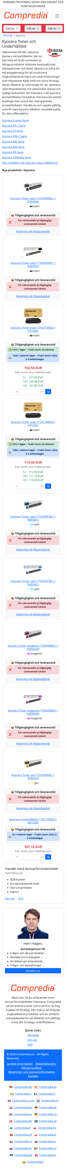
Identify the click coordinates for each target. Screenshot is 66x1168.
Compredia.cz (23, 1141)
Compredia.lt (35, 1162)
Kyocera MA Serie (13, 147)
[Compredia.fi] (12, 1128)
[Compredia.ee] (12, 1155)
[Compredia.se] (37, 1121)
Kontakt (33, 1076)
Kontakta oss (33, 970)
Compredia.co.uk (23, 1100)
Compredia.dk (23, 1121)
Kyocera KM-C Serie (14, 136)
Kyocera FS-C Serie (14, 125)
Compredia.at (48, 1107)
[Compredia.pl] (37, 1135)
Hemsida (8, 35)
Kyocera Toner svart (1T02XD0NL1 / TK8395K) (33, 264)
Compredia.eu (23, 1114)
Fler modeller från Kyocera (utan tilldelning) (30, 163)
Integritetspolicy (45, 1064)
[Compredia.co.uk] (10, 1101)
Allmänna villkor (31, 1068)
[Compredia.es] (37, 1087)
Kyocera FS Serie (12, 131)
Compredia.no (47, 1128)
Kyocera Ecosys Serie (15, 120)
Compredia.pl (47, 1134)
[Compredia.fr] (36, 1094)
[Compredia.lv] (37, 1155)
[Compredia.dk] (11, 1121)
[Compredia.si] (37, 1141)
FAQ (20, 898)
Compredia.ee (23, 1155)
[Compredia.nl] (39, 1101)
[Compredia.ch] (37, 1114)
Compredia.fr (47, 1094)
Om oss (10, 898)
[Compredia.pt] (12, 1135)
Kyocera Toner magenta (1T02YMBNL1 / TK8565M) (33, 647)
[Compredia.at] (37, 1107)
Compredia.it (23, 1094)
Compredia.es (48, 1087)
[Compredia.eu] (11, 1114)
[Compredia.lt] (25, 1162)
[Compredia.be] (11, 1107)
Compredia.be (23, 1107)
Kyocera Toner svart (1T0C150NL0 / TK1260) (33, 329)
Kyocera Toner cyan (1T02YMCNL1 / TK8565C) (33, 518)
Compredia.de (23, 1087)
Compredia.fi (22, 1128)
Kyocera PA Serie (12, 152)
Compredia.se (48, 1121)
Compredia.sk (23, 1148)
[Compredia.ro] (36, 1148)
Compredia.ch (48, 1114)
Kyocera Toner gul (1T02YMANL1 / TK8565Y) (33, 776)
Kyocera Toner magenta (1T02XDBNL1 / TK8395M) (33, 712)
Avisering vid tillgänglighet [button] (33, 231)
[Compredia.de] (11, 1087)
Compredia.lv (47, 1155)
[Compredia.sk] (11, 1148)
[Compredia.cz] (12, 1141)
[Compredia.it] (12, 1094)
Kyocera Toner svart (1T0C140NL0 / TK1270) (33, 423)
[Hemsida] (33, 988)
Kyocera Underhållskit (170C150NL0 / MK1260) (33, 820)
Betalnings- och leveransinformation (31, 1072)
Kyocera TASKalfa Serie (16, 157)
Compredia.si (47, 1141)
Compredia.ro (48, 1148)
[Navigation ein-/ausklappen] (57, 16)
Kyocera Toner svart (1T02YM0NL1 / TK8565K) (33, 200)
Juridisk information (20, 1064)
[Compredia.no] (36, 1128)
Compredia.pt (23, 1134)
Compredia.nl (49, 1100)
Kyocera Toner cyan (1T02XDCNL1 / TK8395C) (33, 582)
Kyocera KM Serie (13, 141)
